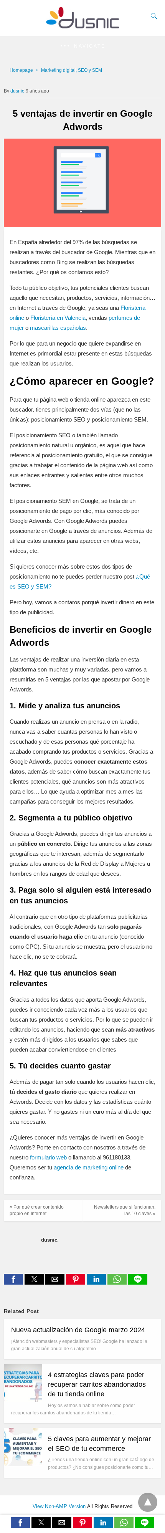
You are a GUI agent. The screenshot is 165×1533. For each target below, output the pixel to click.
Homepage (21, 70)
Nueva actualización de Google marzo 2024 (78, 1330)
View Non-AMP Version (59, 1506)
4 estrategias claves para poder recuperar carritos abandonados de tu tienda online (97, 1384)
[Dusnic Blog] (82, 25)
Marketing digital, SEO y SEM (71, 70)
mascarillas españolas (58, 327)
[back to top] (147, 1502)
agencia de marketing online (89, 1167)
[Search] (152, 16)
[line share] (137, 1282)
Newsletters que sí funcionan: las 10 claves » (124, 1210)
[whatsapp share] (117, 1282)
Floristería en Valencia (58, 317)
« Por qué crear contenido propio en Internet (37, 1210)
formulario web (48, 1157)
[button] (82, 46)
